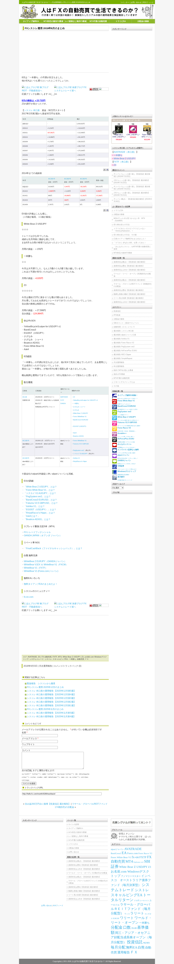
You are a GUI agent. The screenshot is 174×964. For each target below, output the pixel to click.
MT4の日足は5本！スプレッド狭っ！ (128, 456)
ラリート (137, 913)
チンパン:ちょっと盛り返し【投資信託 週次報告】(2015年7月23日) (132, 175)
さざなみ (76, 410)
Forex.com (132, 853)
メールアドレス (29, 738)
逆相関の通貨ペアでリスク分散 (126, 440)
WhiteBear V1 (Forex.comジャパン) (41, 571)
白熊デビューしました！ (126, 402)
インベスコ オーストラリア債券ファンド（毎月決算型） (131, 880)
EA (39, 657)
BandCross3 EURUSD (80, 420)
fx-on (135, 857)
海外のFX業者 (119, 374)
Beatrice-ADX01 (78, 436)
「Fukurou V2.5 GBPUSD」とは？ (41, 503)
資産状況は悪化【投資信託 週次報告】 (129, 266)
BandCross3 (116, 853)
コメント (26, 750)
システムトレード (36, 659)
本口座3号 (83, 179)
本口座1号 (51, 179)
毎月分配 (118, 947)
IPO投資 (117, 315)
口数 (127, 927)
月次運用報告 (57, 2)
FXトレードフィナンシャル (37, 532)
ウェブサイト (28, 744)
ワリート (127, 918)
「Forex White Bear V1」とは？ (39, 490)
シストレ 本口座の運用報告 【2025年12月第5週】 (51, 691)
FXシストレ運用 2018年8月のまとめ (45, 28)
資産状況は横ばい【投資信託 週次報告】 (130, 262)
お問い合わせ (136, 2)
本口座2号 (67, 179)
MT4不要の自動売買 (98, 21)
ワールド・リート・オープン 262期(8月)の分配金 (132, 275)
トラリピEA (121, 21)
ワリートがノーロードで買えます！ (127, 467)
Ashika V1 (76, 458)
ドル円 (136, 900)
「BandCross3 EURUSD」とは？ (40, 500)
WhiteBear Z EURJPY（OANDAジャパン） (45, 561)
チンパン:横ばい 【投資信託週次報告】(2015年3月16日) (133, 200)
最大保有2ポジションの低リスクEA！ (128, 407)
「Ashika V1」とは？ (34, 506)
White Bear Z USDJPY (80, 413)
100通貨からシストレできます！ (127, 445)
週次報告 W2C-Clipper (122, 354)
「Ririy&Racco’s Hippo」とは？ (39, 513)
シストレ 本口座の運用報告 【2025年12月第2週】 (51, 702)
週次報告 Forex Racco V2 (124, 343)
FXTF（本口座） (122, 162)
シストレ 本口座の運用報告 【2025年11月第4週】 (51, 716)
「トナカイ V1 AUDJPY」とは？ (40, 493)
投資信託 (117, 311)
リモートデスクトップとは (124, 382)
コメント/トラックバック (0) (67, 666)
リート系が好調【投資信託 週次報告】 (129, 298)
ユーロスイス (144, 900)
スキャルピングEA (60, 659)
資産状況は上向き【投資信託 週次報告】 (130, 270)
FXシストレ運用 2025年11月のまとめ (45, 709)
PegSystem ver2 (78, 450)
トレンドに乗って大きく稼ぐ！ (126, 434)
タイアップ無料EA (31, 21)
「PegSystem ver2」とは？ (37, 496)
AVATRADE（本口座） (125, 152)
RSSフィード (148, 2)
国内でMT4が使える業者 (123, 370)
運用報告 (123, 952)
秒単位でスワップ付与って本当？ (127, 461)
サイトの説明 (73, 824)
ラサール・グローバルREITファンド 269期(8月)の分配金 (132, 285)
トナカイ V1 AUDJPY (80, 453)
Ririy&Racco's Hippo (80, 461)
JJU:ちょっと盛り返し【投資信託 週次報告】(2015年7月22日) (132, 181)
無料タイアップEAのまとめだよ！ (40, 584)
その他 (116, 386)
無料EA (131, 947)
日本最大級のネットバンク (125, 478)
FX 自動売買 (47, 657)
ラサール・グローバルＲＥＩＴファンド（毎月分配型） (131, 909)
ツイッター (124, 2)
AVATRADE (64, 397)
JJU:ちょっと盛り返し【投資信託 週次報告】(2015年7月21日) (132, 194)
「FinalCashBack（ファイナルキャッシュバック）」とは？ (53, 548)
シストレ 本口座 (32, 110)
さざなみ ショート (79, 407)
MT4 (60, 657)
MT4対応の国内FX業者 (53, 21)
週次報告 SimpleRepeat (123, 358)
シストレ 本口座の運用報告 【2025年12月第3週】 (51, 698)
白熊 (141, 947)
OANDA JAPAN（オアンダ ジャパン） (43, 535)
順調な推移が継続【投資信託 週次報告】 (130, 294)
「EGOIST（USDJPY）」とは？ (40, 509)
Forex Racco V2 (145, 853)
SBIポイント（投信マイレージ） (127, 323)
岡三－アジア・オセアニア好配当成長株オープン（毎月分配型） (131, 937)
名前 (24, 732)
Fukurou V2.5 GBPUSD (81, 444)
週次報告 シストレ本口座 (124, 331)
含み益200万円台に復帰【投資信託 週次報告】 (47, 804)
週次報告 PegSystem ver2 (124, 347)
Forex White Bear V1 (121, 857)
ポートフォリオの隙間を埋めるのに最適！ (129, 423)
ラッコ (127, 914)
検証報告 (146, 943)
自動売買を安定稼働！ (127, 472)
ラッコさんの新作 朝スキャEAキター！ (128, 418)
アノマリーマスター (131, 876)
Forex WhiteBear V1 (79, 416)
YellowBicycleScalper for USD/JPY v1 (85, 400)
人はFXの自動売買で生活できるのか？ (36, 2)
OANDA (63, 403)
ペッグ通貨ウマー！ (124, 413)
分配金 (117, 927)
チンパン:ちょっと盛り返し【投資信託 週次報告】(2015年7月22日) (132, 187)
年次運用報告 (119, 366)
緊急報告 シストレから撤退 (41, 683)
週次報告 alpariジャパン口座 (125, 335)
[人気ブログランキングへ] (94, 89)
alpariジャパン (117, 849)
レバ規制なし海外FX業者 (76, 21)
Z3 (74, 397)
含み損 (134, 928)
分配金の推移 (143, 21)
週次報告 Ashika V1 (121, 339)
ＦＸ (87, 659)
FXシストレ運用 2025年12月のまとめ (45, 687)
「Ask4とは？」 (32, 516)
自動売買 (80, 659)
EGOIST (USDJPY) (79, 426)
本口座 (24, 397)
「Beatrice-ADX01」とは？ (37, 519)
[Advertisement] (65, 52)
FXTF (62, 400)
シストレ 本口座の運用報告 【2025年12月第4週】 (51, 694)
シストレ (48, 659)
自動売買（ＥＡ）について (124, 327)
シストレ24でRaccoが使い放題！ (128, 451)
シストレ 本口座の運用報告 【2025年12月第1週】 (51, 705)
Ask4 (75, 433)
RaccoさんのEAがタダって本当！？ (128, 396)
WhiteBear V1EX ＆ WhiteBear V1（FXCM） (46, 564)
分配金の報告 (119, 319)
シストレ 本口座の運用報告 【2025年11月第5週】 (51, 713)
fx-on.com (28, 597)
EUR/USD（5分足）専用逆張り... (127, 429)
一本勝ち (76, 403)
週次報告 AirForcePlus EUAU (125, 351)
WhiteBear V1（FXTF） (35, 568)
